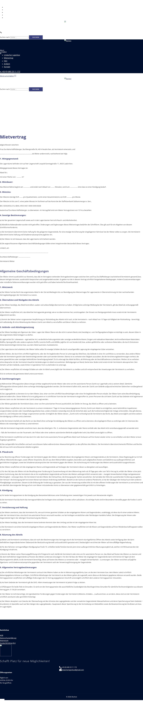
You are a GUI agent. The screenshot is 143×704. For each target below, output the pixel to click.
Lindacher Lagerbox (11, 7)
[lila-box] (71, 25)
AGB (1, 635)
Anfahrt (6, 15)
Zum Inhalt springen (7, 1)
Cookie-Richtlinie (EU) (8, 643)
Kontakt (7, 18)
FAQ (5, 12)
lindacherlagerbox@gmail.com (73, 670)
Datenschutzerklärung (8, 638)
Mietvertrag (8, 10)
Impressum (4, 640)
